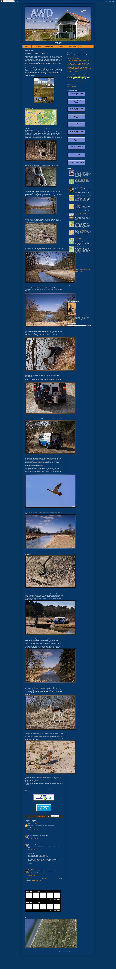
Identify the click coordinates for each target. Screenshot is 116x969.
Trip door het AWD (79, 187)
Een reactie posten (31, 875)
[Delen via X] (55, 816)
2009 (70, 281)
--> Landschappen (72, 46)
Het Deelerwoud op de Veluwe (81, 179)
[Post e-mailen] (48, 816)
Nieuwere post (28, 878)
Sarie (29, 833)
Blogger (69, 951)
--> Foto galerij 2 (48, 46)
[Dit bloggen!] (53, 816)
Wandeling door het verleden (81, 221)
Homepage (44, 878)
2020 (70, 260)
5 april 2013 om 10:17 (33, 829)
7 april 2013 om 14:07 (33, 872)
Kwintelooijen (78, 238)
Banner (82, 46)
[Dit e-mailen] (52, 816)
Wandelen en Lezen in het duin (76, 271)
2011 (70, 277)
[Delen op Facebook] (56, 816)
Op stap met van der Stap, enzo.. (82, 230)
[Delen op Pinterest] (58, 816)
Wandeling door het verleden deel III (83, 195)
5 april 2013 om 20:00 (33, 865)
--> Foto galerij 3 (59, 46)
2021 (70, 258)
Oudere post (59, 878)
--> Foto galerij (37, 46)
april (71, 266)
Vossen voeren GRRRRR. (80, 213)
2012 (70, 276)
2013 (70, 264)
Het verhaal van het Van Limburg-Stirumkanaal (80, 269)
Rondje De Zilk (73, 267)
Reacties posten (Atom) (36, 880)
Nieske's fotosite (32, 823)
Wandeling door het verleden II (81, 246)
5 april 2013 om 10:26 (33, 838)
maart (71, 273)
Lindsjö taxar (31, 869)
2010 (70, 279)
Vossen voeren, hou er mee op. (81, 170)
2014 (70, 262)
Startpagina (27, 46)
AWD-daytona (33, 816)
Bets (29, 843)
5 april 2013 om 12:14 (33, 849)
